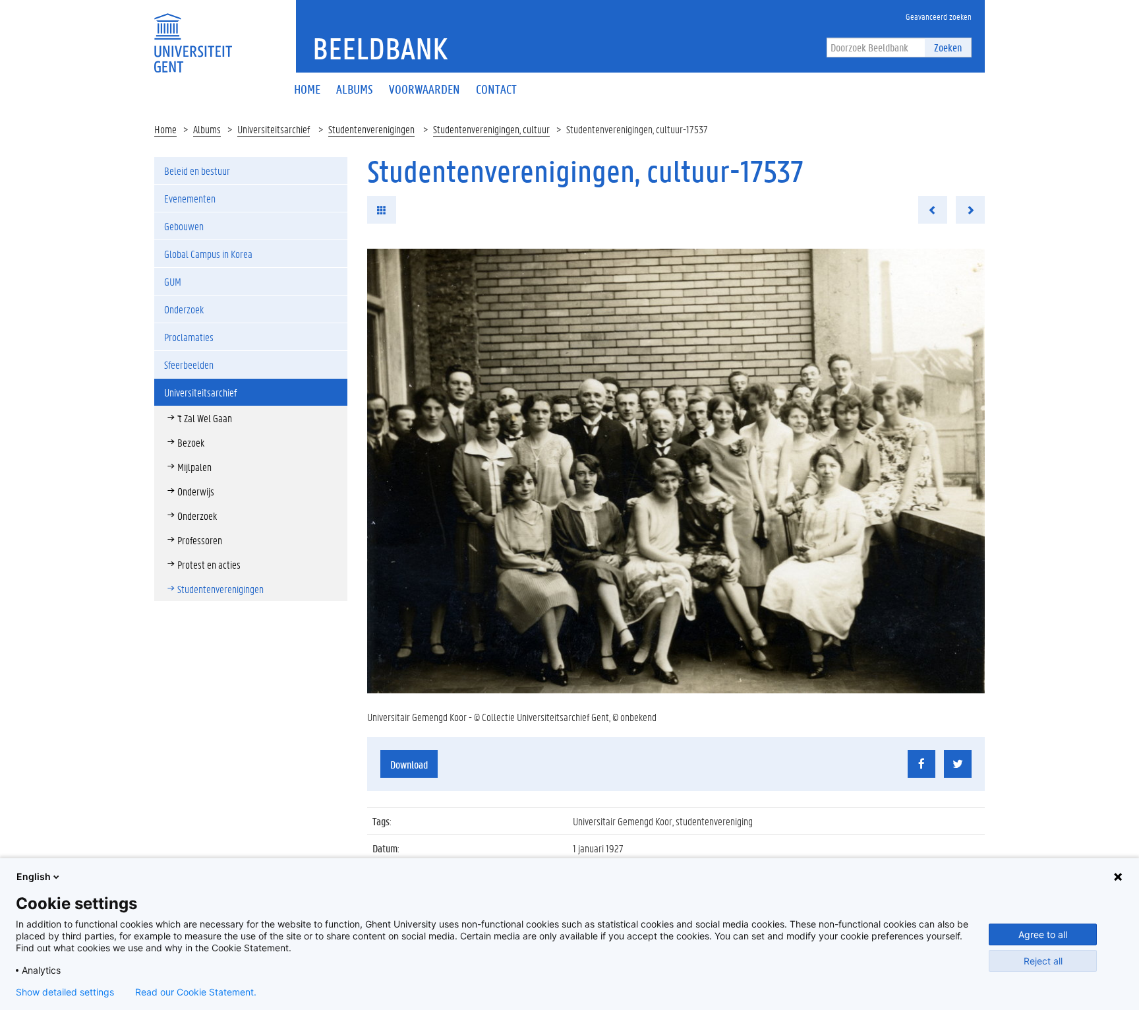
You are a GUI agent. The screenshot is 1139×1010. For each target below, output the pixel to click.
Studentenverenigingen (371, 129)
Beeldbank (380, 48)
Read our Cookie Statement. (195, 992)
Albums (207, 129)
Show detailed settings (65, 992)
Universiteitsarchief (273, 129)
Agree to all (1042, 934)
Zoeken (948, 47)
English (33, 876)
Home (165, 129)
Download (409, 764)
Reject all (1043, 960)
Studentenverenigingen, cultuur (491, 129)
